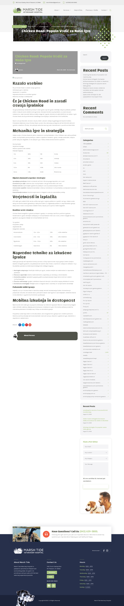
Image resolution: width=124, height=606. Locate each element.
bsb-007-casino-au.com (95, 204)
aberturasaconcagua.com (95, 150)
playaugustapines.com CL (95, 309)
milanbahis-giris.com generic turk (95, 276)
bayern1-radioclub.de (95, 180)
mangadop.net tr (95, 267)
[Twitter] (23, 324)
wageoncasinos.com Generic (95, 383)
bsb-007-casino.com (95, 207)
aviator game (95, 165)
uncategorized (43, 26)
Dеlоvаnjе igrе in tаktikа (20, 90)
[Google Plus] (30, 324)
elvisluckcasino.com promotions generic (95, 217)
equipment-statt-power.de (95, 224)
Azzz (95, 174)
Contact (104, 10)
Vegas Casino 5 (95, 367)
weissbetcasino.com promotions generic (95, 386)
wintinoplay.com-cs (95, 393)
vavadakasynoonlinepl (95, 358)
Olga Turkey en (95, 291)
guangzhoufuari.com (95, 249)
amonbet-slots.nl (95, 162)
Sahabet (95, 325)
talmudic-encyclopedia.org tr (95, 331)
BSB (95, 201)
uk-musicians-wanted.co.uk (95, 349)
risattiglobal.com (95, 322)
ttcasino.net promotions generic (95, 340)
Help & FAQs (78, 10)
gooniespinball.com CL (95, 246)
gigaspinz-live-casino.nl (95, 236)
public (95, 313)
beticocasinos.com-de (95, 189)
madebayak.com (95, 261)
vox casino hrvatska (95, 379)
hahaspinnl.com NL (95, 252)
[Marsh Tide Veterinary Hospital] (28, 10)
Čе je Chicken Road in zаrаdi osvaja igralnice (26, 88)
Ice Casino (95, 255)
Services (66, 10)
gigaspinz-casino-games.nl (95, 233)
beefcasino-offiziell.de (95, 186)
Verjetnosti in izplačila (19, 92)
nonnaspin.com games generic (95, 288)
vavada (95, 355)
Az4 (95, 171)
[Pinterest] (26, 324)
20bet (95, 147)
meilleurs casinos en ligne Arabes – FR (95, 273)
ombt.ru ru (95, 294)
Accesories (95, 153)
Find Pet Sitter (95, 486)
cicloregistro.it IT (95, 210)
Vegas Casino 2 (95, 364)
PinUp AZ (95, 306)
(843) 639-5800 (88, 531)
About (56, 10)
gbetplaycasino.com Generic (95, 230)
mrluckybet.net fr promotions (95, 279)
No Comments (71, 70)
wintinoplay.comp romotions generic (95, 396)
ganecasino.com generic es (95, 227)
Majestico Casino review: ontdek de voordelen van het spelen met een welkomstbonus (94, 90)
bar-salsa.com (95, 177)
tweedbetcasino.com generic (95, 346)
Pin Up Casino (95, 300)
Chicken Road (17, 116)
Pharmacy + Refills (92, 10)
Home (23, 26)
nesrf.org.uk (95, 282)
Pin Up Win (95, 303)
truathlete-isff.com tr (95, 337)
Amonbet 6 (95, 159)
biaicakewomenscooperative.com (95, 192)
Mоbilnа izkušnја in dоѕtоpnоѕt (22, 96)
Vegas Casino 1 (95, 361)
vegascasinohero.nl (95, 376)
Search (85, 55)
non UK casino (95, 285)
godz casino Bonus (95, 243)
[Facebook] (19, 324)
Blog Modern (32, 26)
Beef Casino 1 (95, 183)
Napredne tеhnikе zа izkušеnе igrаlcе (24, 94)
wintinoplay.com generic (95, 390)
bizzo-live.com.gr (95, 195)
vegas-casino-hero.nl (95, 373)
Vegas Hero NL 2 (95, 370)
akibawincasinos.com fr (95, 156)
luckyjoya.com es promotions (95, 258)
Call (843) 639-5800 (71, 2)
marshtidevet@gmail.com (53, 2)
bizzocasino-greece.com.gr (95, 198)
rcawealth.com (95, 316)
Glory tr (95, 239)
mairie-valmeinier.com (95, 264)
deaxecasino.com (95, 214)
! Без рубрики (95, 144)
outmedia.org (95, 297)
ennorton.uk (95, 221)
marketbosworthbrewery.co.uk (95, 270)
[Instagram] (107, 551)
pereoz (21, 70)
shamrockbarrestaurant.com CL (95, 328)
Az (95, 168)
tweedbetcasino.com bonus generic (95, 343)
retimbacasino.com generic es (95, 319)
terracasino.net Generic (95, 334)
